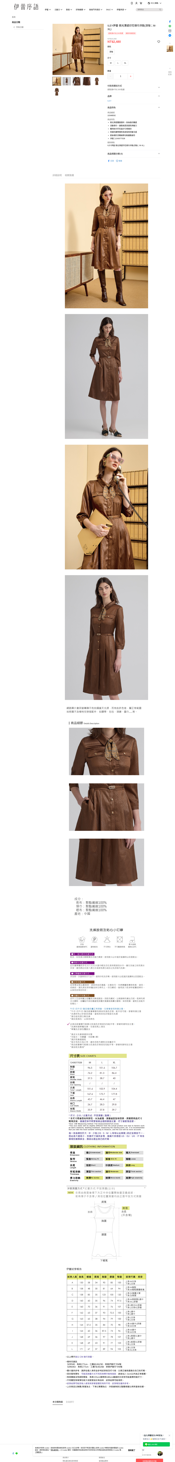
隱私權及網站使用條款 (70, 1461)
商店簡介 (66, 1458)
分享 (112, 161)
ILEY (109, 101)
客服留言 (102, 1458)
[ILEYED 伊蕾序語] (26, 7)
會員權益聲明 (103, 1461)
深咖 (111, 52)
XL (125, 63)
